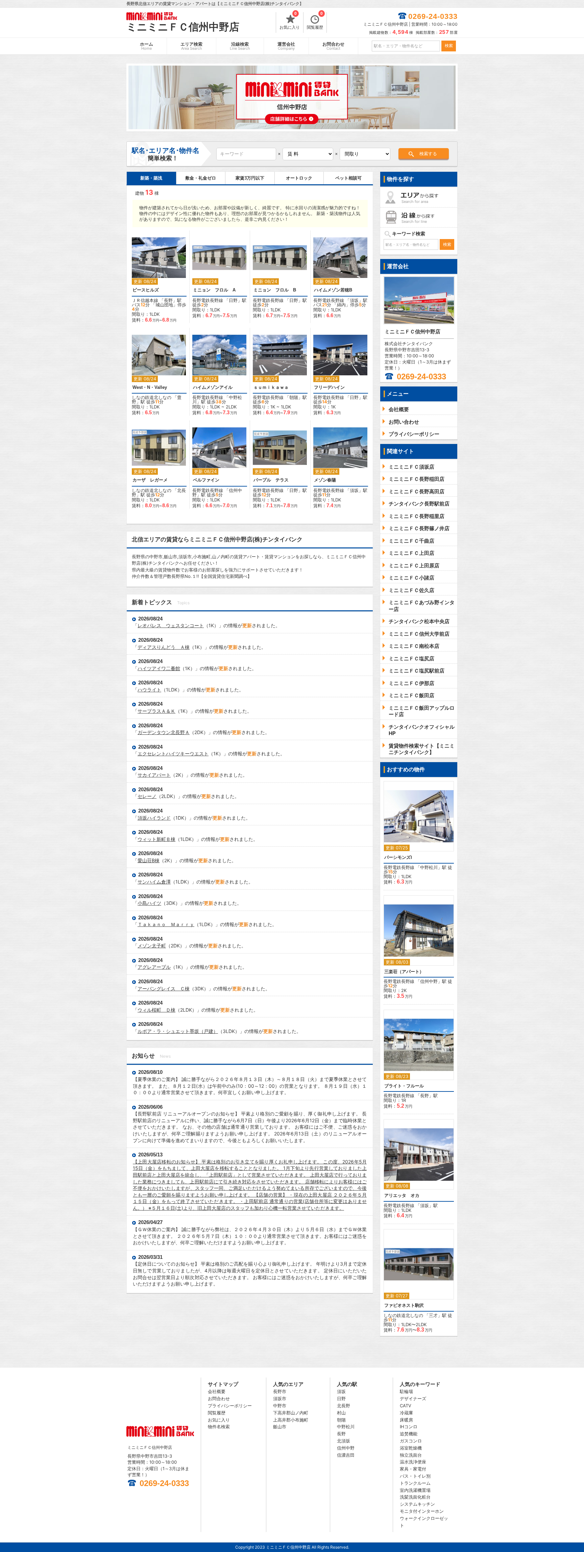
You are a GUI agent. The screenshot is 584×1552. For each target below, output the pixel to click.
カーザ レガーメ (152, 480)
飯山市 (279, 1426)
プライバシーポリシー (230, 1405)
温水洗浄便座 (413, 1461)
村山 (341, 1412)
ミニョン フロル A (214, 289)
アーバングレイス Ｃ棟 (164, 988)
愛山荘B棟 (149, 860)
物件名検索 (219, 1426)
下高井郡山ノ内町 (290, 1412)
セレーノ (147, 796)
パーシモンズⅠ (398, 857)
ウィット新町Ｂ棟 (156, 839)
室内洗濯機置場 (415, 1490)
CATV (405, 1405)
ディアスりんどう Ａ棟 (164, 647)
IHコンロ (408, 1426)
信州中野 (429, 981)
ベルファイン (206, 480)
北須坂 (343, 1440)
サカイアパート (154, 775)
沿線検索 (240, 46)
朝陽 (293, 397)
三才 (433, 1315)
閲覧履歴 (315, 21)
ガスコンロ (411, 1440)
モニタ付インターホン (422, 1511)
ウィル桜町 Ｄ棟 (156, 1010)
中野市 (279, 1405)
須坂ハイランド (154, 818)
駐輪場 (406, 1391)
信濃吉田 (346, 1455)
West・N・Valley (149, 387)
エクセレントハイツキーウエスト (173, 753)
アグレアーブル (154, 967)
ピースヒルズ (145, 289)
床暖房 (406, 1419)
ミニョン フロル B (274, 289)
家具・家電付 (413, 1469)
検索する (428, 153)
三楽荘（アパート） (404, 971)
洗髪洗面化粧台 (415, 1497)
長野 (168, 300)
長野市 (279, 1391)
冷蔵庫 (406, 1412)
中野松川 (429, 867)
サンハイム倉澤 (154, 882)
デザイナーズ (413, 1398)
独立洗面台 (411, 1455)
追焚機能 (408, 1433)
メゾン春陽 (325, 480)
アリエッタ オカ (401, 1195)
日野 (233, 300)
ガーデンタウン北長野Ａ (164, 732)
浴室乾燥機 (411, 1448)
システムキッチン (417, 1504)
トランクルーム (415, 1483)
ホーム (146, 46)
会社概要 (216, 1391)
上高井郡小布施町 (290, 1419)
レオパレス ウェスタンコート (171, 625)
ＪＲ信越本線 (145, 300)
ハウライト (149, 689)
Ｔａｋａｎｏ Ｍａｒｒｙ (166, 924)
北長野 (343, 1405)
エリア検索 (191, 46)
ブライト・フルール (404, 1085)
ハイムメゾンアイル (213, 387)
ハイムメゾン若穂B (333, 289)
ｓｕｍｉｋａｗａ (271, 387)
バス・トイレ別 (415, 1476)
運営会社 (286, 46)
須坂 (354, 300)
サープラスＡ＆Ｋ (156, 711)
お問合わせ (333, 46)
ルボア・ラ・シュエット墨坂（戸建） (178, 1031)
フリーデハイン (329, 387)
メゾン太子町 (152, 945)
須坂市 (279, 1398)
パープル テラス (271, 480)
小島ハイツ (149, 903)
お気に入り (289, 21)
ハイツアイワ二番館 (159, 668)
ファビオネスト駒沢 (404, 1305)
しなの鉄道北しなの (151, 397)
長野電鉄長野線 (207, 300)
